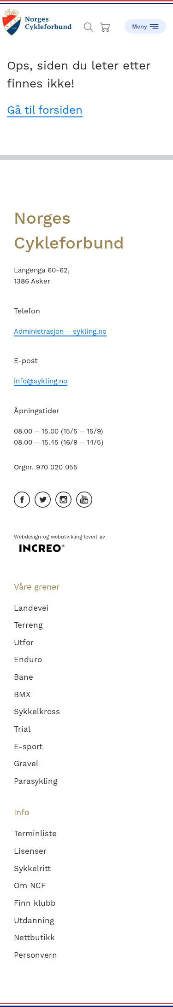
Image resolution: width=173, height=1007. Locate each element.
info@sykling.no (40, 381)
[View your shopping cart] (105, 25)
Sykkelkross (37, 711)
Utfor (24, 642)
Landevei (31, 608)
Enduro (28, 659)
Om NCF (30, 885)
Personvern (35, 955)
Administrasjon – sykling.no (60, 331)
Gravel (26, 763)
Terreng (28, 625)
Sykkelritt (32, 868)
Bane (23, 677)
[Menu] (145, 23)
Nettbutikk (34, 937)
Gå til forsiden (45, 110)
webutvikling (66, 537)
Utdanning (34, 920)
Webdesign (27, 537)
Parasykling (35, 781)
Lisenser (30, 851)
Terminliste (35, 833)
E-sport (28, 746)
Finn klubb (35, 903)
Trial (22, 729)
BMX (22, 694)
